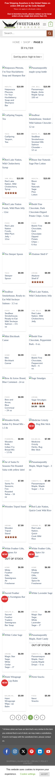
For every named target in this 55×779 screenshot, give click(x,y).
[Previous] (12, 717)
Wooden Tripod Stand (9, 531)
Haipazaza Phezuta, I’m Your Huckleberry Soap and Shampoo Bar (10, 97)
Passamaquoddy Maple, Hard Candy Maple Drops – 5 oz (39, 660)
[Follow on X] (23, 751)
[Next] (42, 717)
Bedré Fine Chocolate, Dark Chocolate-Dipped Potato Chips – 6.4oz (36, 235)
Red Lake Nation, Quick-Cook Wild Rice (36, 533)
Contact (28, 763)
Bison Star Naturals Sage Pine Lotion (35, 188)
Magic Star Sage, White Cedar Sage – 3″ (10, 661)
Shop (26, 42)
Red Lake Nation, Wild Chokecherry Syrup (11, 185)
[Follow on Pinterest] (31, 751)
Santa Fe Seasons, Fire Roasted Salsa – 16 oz (10, 490)
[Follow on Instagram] (15, 751)
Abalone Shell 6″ (35, 277)
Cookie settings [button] (27, 774)
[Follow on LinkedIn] (40, 751)
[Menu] (44, 24)
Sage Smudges (38, 400)
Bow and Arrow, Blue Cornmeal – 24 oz (9, 405)
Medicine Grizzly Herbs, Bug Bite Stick (36, 446)
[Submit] (50, 33)
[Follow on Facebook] (7, 751)
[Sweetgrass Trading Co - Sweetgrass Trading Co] (21, 24)
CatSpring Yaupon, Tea (9, 139)
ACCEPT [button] (44, 774)
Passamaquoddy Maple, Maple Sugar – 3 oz (39, 486)
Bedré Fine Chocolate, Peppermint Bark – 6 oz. (37, 363)
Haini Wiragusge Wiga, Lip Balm (10, 702)
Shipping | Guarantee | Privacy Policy (27, 761)
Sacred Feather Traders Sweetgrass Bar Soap (10, 619)
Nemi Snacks (34, 699)
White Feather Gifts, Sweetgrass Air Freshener (10, 577)
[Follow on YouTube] (48, 751)
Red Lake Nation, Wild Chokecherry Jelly (37, 317)
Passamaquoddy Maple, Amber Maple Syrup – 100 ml (39, 93)
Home (16, 42)
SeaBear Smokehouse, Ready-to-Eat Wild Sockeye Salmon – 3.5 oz (11, 320)
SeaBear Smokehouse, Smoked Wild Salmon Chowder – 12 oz (38, 143)
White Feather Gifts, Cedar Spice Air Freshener (36, 577)
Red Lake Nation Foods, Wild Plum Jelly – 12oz (9, 232)
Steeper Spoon (8, 277)
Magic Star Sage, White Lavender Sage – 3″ (36, 619)
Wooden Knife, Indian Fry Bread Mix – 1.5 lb (10, 447)
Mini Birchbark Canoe (9, 360)
